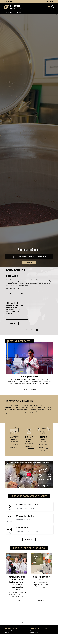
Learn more (29, 262)
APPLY (11, 293)
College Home (9, 12)
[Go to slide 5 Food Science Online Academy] (34, 264)
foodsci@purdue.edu (12, 307)
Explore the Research (29, 389)
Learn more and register (16, 416)
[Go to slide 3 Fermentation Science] (29, 264)
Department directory (17, 318)
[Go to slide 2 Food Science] (26, 264)
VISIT (22, 293)
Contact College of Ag (49, 1)
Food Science (31, 448)
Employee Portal (9, 631)
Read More (29, 539)
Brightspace (7, 632)
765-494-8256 (10, 313)
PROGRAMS (12, 324)
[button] (22, 622)
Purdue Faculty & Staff (35, 631)
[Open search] (52, 7)
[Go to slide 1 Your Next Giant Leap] (23, 264)
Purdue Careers (34, 632)
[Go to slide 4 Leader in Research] (31, 264)
